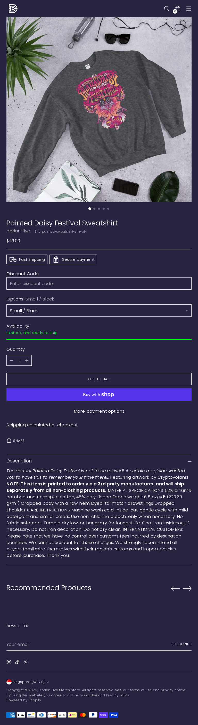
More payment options (99, 411)
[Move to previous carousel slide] (175, 588)
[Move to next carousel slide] (187, 588)
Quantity (15, 349)
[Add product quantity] (26, 360)
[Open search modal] (166, 8)
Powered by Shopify (23, 700)
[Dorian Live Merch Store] (12, 8)
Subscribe (181, 644)
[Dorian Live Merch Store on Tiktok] (18, 662)
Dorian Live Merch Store (59, 690)
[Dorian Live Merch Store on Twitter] (26, 662)
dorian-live (18, 231)
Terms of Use (85, 695)
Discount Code (22, 274)
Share (18, 440)
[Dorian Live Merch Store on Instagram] (9, 662)
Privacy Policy (117, 695)
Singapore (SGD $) (29, 681)
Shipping (16, 425)
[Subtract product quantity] (11, 360)
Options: (30, 299)
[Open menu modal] (189, 8)
